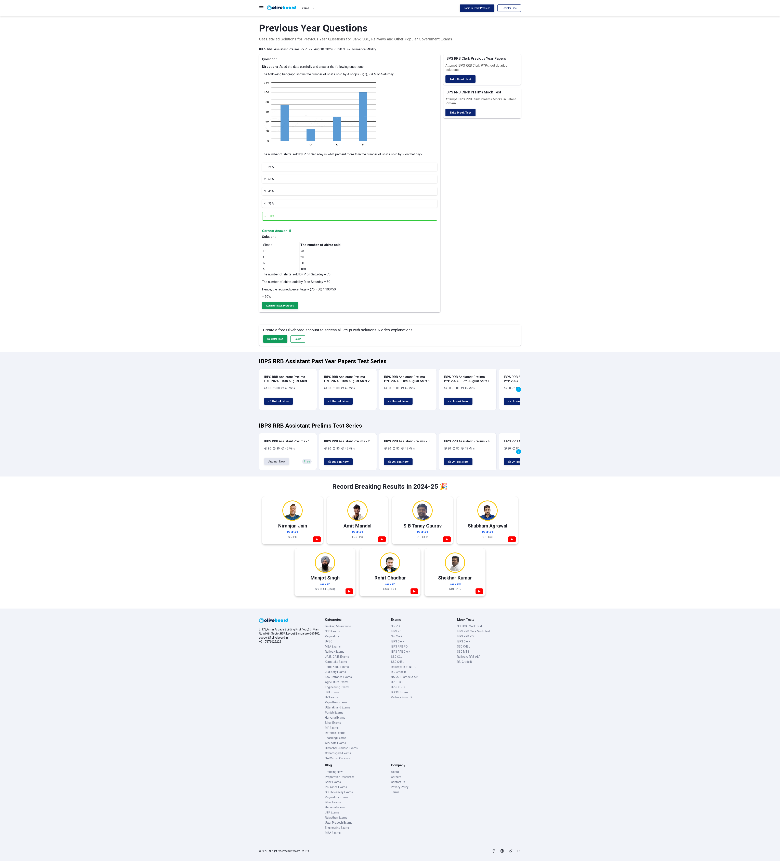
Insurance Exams (336, 787)
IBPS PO (396, 631)
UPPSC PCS (398, 687)
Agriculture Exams (337, 682)
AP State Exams (335, 743)
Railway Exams (334, 651)
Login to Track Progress (477, 8)
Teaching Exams (335, 738)
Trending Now (334, 771)
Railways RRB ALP (468, 656)
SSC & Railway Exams (339, 792)
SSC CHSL (397, 661)
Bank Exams (333, 782)
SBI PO (395, 626)
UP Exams (331, 697)
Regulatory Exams (336, 797)
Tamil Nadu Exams (337, 666)
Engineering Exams (337, 687)
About (395, 771)
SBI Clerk (396, 636)
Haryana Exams (335, 717)
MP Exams (332, 727)
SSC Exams (332, 631)
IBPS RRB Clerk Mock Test (473, 631)
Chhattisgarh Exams (338, 753)
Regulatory (332, 636)
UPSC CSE (397, 682)
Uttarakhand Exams (337, 707)
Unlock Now (280, 401)
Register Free (509, 8)
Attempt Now (276, 461)
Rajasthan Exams (336, 702)
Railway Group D (401, 697)
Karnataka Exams (336, 661)
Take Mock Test (460, 79)
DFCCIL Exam (399, 692)
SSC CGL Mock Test (469, 626)
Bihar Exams (333, 722)
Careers (396, 777)
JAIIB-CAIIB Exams (337, 656)
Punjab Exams (334, 712)
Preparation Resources (339, 777)
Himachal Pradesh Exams (341, 748)
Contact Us (398, 782)
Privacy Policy (399, 787)
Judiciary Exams (335, 672)
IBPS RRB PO (399, 646)
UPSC (328, 641)
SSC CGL (396, 656)
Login (298, 339)
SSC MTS (463, 651)
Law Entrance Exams (338, 677)
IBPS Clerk (397, 641)
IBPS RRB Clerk (400, 651)
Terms (395, 792)
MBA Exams (333, 646)
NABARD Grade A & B (404, 677)
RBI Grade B (398, 672)
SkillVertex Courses (337, 758)
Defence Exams (335, 732)
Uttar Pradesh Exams (338, 822)
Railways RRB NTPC (403, 666)
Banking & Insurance (338, 626)
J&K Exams (332, 692)
